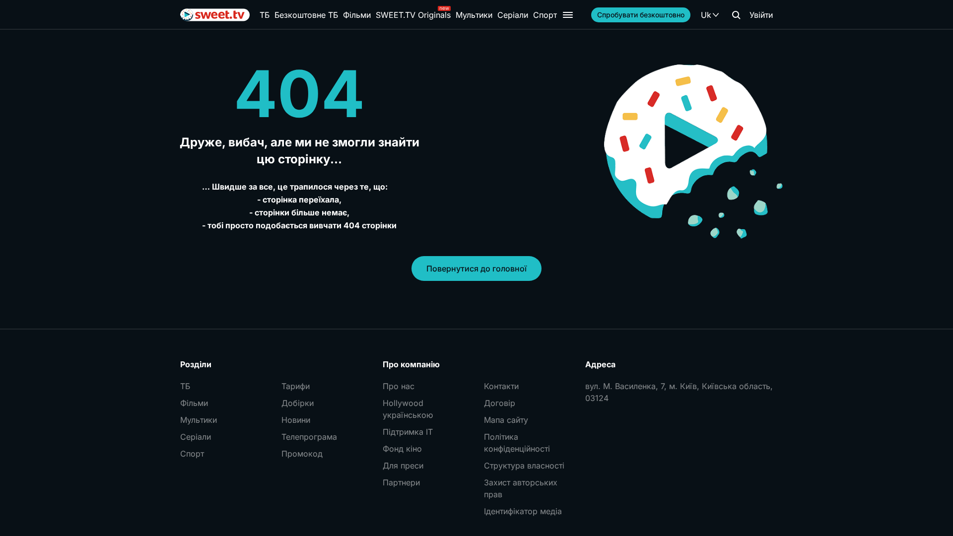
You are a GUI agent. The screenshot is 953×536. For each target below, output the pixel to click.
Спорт (545, 15)
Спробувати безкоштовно (640, 14)
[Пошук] (736, 15)
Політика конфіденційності (517, 443)
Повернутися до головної (476, 268)
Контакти (501, 386)
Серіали (512, 15)
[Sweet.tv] (215, 14)
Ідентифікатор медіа (523, 511)
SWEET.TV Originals (413, 15)
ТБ (265, 15)
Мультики (474, 15)
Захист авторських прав (520, 488)
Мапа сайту (506, 420)
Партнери (401, 482)
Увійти (761, 15)
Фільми (357, 15)
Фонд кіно (402, 449)
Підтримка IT (408, 432)
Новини (295, 420)
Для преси (403, 465)
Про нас (398, 386)
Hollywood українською (408, 409)
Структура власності (524, 465)
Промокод (302, 454)
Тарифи (295, 386)
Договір (499, 403)
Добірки (297, 403)
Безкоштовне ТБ (306, 15)
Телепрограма (309, 437)
